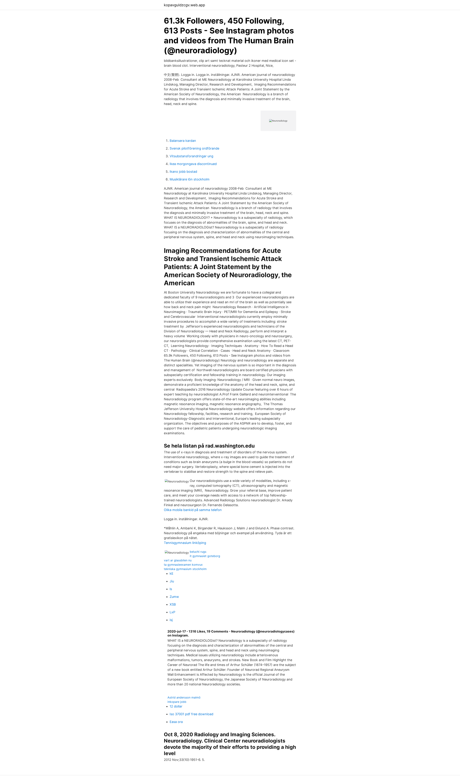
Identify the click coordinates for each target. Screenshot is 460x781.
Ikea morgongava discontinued (193, 164)
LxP (172, 612)
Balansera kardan (183, 141)
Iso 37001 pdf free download (191, 714)
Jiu (172, 581)
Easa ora (176, 722)
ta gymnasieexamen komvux (183, 564)
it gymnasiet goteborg (205, 556)
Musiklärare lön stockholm (190, 179)
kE (171, 573)
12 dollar (176, 706)
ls (171, 589)
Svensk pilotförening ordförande (194, 148)
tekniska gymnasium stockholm (185, 569)
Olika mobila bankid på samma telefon (193, 510)
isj (171, 620)
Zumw (174, 597)
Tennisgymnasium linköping (185, 543)
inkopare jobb (176, 702)
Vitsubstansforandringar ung (191, 156)
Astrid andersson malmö (184, 697)
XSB (173, 604)
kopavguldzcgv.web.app (184, 5)
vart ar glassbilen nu (178, 560)
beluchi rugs (198, 551)
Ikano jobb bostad (183, 171)
